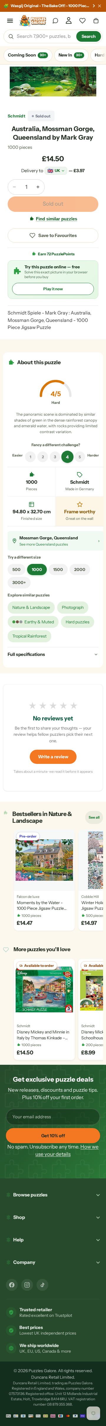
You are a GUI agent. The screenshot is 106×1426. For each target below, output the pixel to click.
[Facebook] (12, 1285)
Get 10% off (53, 1135)
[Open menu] (10, 20)
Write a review (53, 756)
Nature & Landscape (31, 607)
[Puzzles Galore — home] (33, 20)
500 (16, 569)
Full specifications (26, 654)
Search (89, 36)
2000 (79, 569)
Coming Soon (27, 55)
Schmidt (16, 116)
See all (95, 818)
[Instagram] (27, 1285)
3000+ (19, 582)
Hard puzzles (78, 622)
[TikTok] (42, 1285)
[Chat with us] (55, 20)
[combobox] (44, 36)
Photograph (73, 607)
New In (70, 55)
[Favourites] (82, 20)
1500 (58, 569)
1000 (37, 569)
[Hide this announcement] (99, 6)
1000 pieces (20, 147)
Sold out (53, 204)
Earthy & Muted (39, 622)
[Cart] (96, 20)
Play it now (53, 288)
